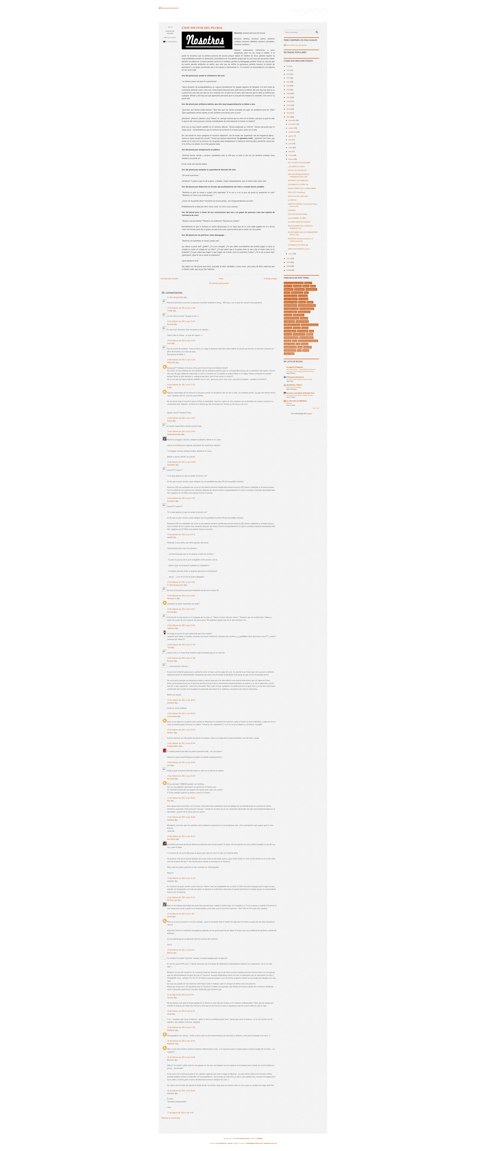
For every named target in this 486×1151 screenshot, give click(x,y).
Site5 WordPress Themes (224, 1143)
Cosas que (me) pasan (242, 1138)
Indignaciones (288, 289)
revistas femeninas (290, 350)
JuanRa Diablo (173, 746)
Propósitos (296, 328)
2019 (288, 90)
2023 (288, 74)
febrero (291, 159)
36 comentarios (171, 42)
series (299, 350)
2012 (288, 117)
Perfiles (313, 286)
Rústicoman (287, 328)
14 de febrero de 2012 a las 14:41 (181, 498)
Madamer (171, 1030)
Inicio (221, 278)
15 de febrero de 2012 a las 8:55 (180, 994)
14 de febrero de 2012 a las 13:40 (181, 308)
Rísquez (170, 661)
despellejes (302, 302)
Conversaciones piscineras (310, 325)
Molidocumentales (297, 293)
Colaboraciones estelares (292, 325)
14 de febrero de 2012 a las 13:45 (181, 340)
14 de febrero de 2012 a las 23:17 (181, 897)
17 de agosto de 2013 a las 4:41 (180, 1112)
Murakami (304, 344)
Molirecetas (287, 334)
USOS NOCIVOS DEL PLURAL (202, 27)
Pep (168, 801)
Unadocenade (303, 296)
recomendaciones (311, 289)
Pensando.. (308, 283)
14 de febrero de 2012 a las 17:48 (181, 658)
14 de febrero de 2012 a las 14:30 (181, 431)
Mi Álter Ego (172, 900)
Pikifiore (170, 732)
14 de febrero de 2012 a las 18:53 (181, 713)
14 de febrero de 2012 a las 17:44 (181, 644)
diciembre (292, 120)
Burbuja (170, 324)
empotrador (307, 347)
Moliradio (310, 334)
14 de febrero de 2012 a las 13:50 (181, 359)
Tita (169, 647)
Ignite (298, 344)
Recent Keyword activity (291, 318)
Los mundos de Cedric (291, 309)
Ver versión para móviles (219, 283)
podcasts (287, 293)
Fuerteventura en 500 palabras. (307, 341)
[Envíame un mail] (309, 12)
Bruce (306, 293)
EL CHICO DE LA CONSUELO (296, 401)
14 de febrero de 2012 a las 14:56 (181, 582)
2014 (288, 109)
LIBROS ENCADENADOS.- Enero (299, 249)
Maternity (306, 286)
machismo (287, 341)
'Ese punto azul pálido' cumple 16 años (299, 395)
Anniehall (171, 465)
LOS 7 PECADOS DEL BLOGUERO (299, 163)
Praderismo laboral (302, 321)
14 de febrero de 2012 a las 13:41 (181, 321)
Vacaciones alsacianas (291, 338)
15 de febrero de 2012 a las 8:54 (180, 950)
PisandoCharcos (299, 315)
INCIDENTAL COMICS (294, 385)
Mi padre (310, 302)
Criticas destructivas (290, 296)
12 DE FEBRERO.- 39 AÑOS (297, 218)
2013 (288, 113)
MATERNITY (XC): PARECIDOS (298, 181)
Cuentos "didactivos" (290, 299)
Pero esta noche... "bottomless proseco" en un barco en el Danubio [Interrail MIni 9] (300, 370)
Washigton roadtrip (290, 347)
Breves (294, 341)
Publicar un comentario (170, 1118)
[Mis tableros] (324, 12)
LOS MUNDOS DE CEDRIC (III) (298, 245)
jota (168, 765)
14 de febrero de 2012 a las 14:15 (181, 418)
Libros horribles (303, 331)
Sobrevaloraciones (299, 334)
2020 (288, 86)
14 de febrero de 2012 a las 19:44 (181, 743)
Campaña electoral (304, 312)
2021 (288, 82)
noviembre (292, 124)
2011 (288, 258)
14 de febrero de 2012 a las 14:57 (181, 609)
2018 (288, 93)
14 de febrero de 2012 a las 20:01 (181, 798)
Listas (311, 331)
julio (290, 140)
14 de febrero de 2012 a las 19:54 (181, 776)
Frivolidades (171, 37)
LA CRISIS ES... (293, 200)
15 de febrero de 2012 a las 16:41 (181, 1011)
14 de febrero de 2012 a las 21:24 (181, 878)
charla (300, 347)
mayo (290, 148)
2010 (288, 262)
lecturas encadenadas (306, 338)
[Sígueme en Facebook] (302, 12)
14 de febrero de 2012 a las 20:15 (181, 836)
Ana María (171, 839)
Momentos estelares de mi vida (293, 283)
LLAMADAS (292, 210)
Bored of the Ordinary (293, 387)
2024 (288, 70)
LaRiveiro (171, 628)
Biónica (170, 953)
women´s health (289, 354)
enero (290, 254)
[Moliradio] (317, 12)
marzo (290, 155)
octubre (291, 128)
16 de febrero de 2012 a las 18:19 (181, 1090)
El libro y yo (288, 286)
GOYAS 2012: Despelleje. (296, 192)
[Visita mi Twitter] (295, 12)
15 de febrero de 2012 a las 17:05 (181, 1027)
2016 (288, 101)
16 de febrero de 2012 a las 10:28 (181, 1057)
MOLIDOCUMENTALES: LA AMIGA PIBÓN (302, 188)
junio (290, 144)
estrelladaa (172, 716)
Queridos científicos (290, 312)
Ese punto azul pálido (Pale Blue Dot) (300, 393)
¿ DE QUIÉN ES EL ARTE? (296, 166)
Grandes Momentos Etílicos (306, 305)
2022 (288, 78)
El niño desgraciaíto (175, 297)
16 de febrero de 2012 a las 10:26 (181, 1041)
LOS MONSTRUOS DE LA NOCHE (299, 222)
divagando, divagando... (295, 367)
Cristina (170, 612)
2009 (288, 266)
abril (290, 151)
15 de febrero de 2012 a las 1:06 (180, 913)
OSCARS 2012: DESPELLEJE (297, 170)
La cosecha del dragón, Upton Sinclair (299, 379)
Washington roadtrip (290, 302)
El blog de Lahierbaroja (295, 377)
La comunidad (303, 299)
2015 (288, 105)
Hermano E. (171, 598)
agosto (291, 136)
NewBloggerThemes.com (255, 1143)
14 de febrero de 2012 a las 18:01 (181, 700)
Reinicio (289, 403)
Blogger (309, 413)
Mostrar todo (315, 408)
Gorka (169, 916)
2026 (288, 66)
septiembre (292, 132)
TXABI (169, 310)
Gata (169, 343)
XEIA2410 (171, 362)
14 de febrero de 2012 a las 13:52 (181, 384)
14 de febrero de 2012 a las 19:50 (181, 762)
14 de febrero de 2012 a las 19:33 (181, 730)
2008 (288, 270)
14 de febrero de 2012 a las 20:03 (181, 817)
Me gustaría (288, 315)
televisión (305, 350)
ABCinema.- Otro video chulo (298, 196)
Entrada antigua (270, 278)
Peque (169, 421)
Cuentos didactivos (290, 331)
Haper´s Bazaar (289, 344)
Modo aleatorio (299, 289)
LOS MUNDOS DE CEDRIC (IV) (298, 184)
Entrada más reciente (169, 278)
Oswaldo (170, 778)
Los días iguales (289, 321)
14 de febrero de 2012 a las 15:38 (181, 625)
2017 (288, 97)
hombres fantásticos (290, 305)
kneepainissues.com (270, 1143)
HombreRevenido (174, 434)
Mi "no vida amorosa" (306, 309)
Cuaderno (305, 328)
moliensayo (304, 318)
